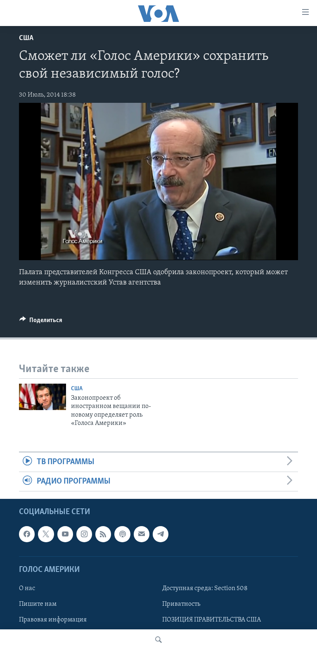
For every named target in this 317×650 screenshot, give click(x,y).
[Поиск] (158, 639)
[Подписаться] (141, 534)
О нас (27, 588)
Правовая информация (53, 620)
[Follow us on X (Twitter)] (46, 534)
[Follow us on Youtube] (65, 534)
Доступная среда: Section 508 (205, 588)
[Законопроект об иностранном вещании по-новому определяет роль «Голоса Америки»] (42, 397)
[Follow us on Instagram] (84, 534)
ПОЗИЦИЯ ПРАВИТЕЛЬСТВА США (211, 620)
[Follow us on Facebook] (27, 534)
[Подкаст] (122, 534)
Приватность (181, 604)
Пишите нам (38, 604)
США (26, 38)
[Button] (40, 322)
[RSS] (103, 534)
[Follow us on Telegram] (160, 534)
